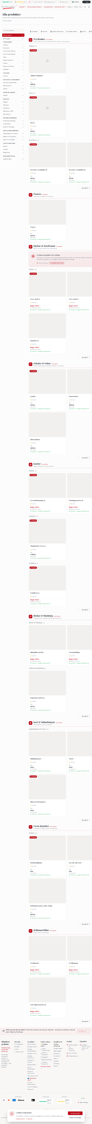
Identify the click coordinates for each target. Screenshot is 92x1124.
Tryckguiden (19, 1044)
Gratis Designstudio (46, 1049)
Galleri (18, 1047)
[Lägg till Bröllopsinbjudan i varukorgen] (63, 858)
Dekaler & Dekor (72, 31)
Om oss (81, 7)
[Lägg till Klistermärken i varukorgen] (63, 434)
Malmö (56, 1058)
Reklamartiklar (31, 1064)
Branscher (30, 1089)
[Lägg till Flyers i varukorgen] (63, 118)
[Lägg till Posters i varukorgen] (63, 222)
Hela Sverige (57, 1051)
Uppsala (56, 1061)
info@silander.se (73, 1056)
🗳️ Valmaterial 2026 (31, 1079)
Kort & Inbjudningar (31, 1068)
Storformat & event (59, 7)
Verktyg (69, 7)
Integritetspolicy (20, 1119)
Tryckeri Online (58, 1048)
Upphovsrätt (20, 1052)
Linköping (56, 1063)
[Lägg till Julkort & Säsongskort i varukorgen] (63, 797)
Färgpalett (45, 1057)
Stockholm (57, 1056)
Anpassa (30, 1119)
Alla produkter (31, 1044)
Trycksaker (21, 7)
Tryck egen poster (48, 7)
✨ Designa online (44, 1045)
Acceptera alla (75, 1113)
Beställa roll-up (31, 1053)
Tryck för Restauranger (31, 1083)
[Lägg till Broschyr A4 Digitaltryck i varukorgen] (63, 165)
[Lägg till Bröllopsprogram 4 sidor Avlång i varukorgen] (63, 901)
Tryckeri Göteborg (57, 1045)
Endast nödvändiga (75, 1117)
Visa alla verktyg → (45, 1067)
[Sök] (85, 7)
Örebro (56, 1066)
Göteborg (56, 1053)
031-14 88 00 (73, 1053)
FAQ (17, 1049)
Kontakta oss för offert (58, 263)
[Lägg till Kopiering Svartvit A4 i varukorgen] (63, 693)
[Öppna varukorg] (89, 7)
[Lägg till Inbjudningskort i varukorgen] (63, 754)
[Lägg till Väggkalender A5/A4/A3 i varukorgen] (63, 541)
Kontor (84, 31)
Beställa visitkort (32, 1047)
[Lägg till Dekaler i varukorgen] (63, 391)
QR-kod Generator (45, 1053)
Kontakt (76, 7)
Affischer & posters (30, 1061)
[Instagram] (29, 2)
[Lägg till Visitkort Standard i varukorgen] (63, 70)
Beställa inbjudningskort (31, 1050)
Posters (45, 31)
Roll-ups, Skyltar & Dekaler (34, 7)
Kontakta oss (83, 1031)
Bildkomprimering (46, 1059)
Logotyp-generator (45, 1063)
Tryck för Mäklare (32, 1087)
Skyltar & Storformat (57, 31)
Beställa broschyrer (30, 1057)
